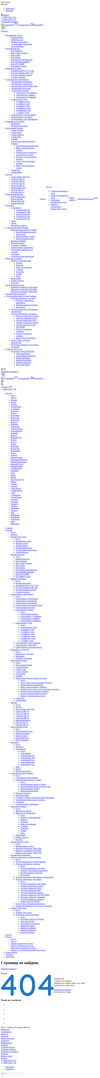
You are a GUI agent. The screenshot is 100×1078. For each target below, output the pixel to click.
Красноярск (15, 451)
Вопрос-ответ (6, 1056)
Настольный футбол (24, 731)
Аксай (13, 402)
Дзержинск (15, 426)
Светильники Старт (28, 627)
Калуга (14, 442)
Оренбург (15, 471)
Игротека (19, 747)
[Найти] (2, 1076)
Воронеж (14, 424)
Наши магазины (7, 1038)
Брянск (14, 413)
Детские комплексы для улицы (33, 884)
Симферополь (16, 491)
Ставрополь (16, 495)
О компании (6, 1032)
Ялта (13, 522)
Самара (14, 484)
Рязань (13, 482)
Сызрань (14, 499)
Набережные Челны (19, 460)
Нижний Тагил (17, 464)
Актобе (14, 404)
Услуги (14, 941)
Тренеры (4, 1036)
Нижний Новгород (19, 462)
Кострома (15, 446)
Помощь (4, 1045)
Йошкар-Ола (16, 438)
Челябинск (15, 517)
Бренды (4, 1058)
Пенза (13, 475)
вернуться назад (64, 992)
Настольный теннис (24, 665)
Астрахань (15, 409)
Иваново (14, 433)
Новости (4, 1034)
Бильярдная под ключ (25, 846)
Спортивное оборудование (27, 778)
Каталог (14, 535)
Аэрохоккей (25, 753)
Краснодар (15, 449)
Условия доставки (8, 1049)
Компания (5, 1030)
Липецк (14, 455)
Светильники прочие (29, 614)
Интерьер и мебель (23, 811)
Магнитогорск (17, 457)
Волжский (15, 420)
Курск (13, 453)
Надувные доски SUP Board (32, 919)
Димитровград (17, 429)
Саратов (14, 486)
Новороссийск (17, 466)
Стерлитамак (16, 497)
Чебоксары (15, 515)
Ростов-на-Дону (17, 480)
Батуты (19, 707)
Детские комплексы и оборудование (31, 862)
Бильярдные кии (22, 559)
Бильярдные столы (23, 541)
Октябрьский (16, 468)
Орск (13, 473)
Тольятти (14, 504)
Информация (6, 1043)
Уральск (14, 510)
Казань (13, 440)
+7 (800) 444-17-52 (8, 17)
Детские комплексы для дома (32, 868)
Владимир (15, 415)
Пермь (13, 477)
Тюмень (14, 506)
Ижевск (14, 435)
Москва (14, 400)
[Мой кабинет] (2, 381)
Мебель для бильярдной (30, 817)
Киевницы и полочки (25, 654)
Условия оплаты (7, 1047)
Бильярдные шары (23, 583)
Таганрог (14, 502)
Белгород (14, 411)
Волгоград (15, 418)
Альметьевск (16, 407)
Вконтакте (10, 8)
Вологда (14, 422)
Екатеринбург (16, 431)
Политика (5, 1041)
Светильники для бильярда (27, 599)
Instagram (9, 11)
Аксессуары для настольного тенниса (36, 683)
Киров (13, 444)
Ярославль (15, 524)
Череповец (15, 519)
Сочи (13, 493)
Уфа (12, 513)
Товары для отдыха (24, 912)
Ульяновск (15, 508)
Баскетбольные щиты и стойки (33, 784)
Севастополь (16, 488)
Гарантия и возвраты (9, 1052)
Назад (13, 396)
